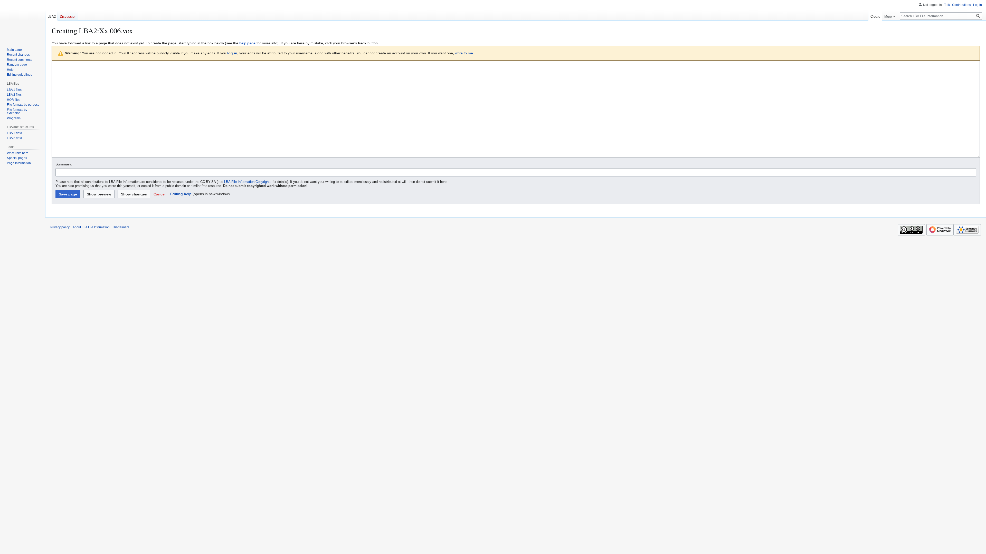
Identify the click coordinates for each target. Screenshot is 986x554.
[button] (159, 194)
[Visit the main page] (22, 31)
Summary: (63, 164)
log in (232, 53)
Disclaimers (121, 227)
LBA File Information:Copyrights (247, 182)
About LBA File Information (91, 227)
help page (247, 43)
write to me (464, 53)
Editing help (181, 194)
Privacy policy (60, 227)
